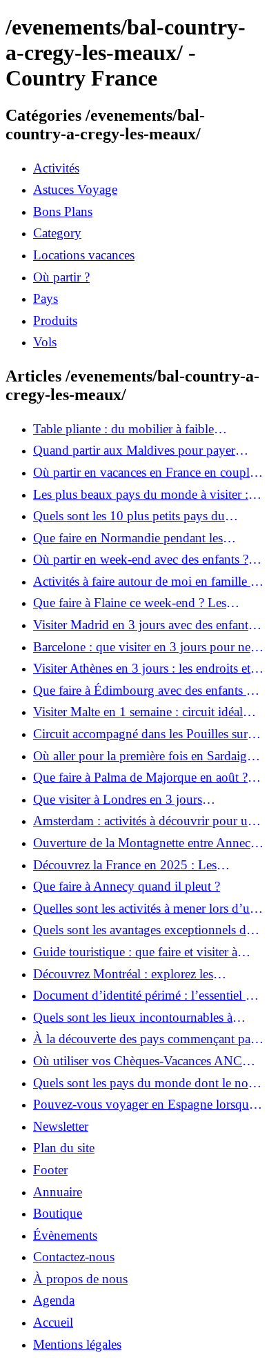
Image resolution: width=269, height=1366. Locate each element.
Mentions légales (77, 1344)
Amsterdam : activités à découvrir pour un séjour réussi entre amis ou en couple (144, 821)
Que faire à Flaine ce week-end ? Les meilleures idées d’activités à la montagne (141, 603)
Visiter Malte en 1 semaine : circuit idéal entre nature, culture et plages (138, 712)
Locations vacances (83, 255)
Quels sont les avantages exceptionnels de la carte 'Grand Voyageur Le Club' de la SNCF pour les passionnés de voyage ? (142, 930)
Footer (50, 1169)
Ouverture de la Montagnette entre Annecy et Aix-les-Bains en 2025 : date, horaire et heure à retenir (145, 843)
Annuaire (57, 1192)
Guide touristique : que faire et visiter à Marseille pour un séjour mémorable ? (135, 952)
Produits (55, 320)
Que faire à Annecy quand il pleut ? (126, 886)
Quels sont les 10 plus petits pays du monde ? (129, 516)
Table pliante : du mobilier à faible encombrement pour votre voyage (123, 429)
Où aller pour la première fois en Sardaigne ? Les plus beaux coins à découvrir (146, 756)
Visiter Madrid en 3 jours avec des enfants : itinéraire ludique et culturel (146, 625)
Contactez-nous (73, 1256)
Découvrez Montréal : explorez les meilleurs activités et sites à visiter (123, 974)
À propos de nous (80, 1278)
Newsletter (60, 1126)
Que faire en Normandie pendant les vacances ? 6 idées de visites (128, 538)
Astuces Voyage (75, 189)
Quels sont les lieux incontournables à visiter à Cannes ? (132, 1017)
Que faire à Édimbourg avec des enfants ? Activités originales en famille (142, 690)
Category (57, 233)
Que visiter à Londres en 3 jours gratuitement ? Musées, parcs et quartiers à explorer (143, 799)
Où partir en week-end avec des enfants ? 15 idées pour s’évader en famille (140, 559)
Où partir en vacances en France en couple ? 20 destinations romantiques (144, 472)
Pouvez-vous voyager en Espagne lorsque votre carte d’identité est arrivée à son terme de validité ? (146, 1104)
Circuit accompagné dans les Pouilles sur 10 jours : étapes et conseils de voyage (140, 734)
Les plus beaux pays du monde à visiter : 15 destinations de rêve (140, 494)
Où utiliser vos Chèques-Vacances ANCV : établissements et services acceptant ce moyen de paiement (146, 1061)
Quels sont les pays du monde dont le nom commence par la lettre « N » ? (146, 1083)
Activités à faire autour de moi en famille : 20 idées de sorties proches (143, 581)
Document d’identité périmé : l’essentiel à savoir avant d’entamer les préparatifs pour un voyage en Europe (144, 995)
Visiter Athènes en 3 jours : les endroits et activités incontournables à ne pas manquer (145, 668)
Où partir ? (61, 277)
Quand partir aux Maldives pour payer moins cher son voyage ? (134, 450)
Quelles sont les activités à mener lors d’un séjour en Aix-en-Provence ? (145, 908)
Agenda (53, 1300)
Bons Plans (62, 211)
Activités (56, 168)
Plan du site (63, 1147)
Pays (45, 298)
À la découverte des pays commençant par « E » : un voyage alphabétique (144, 1039)
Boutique (57, 1213)
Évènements (65, 1235)
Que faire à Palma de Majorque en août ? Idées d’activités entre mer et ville (140, 777)
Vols (45, 342)
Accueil (53, 1322)
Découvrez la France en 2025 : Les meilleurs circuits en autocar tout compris (140, 865)
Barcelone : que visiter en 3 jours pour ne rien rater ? (141, 647)
